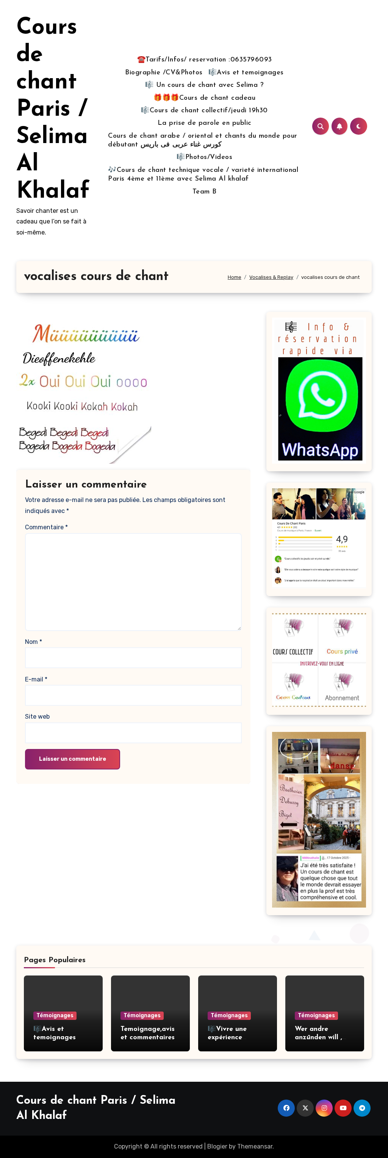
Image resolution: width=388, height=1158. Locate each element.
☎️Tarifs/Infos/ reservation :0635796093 (204, 60)
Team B (204, 192)
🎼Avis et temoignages (246, 72)
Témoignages (55, 1015)
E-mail (36, 679)
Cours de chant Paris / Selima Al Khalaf (53, 110)
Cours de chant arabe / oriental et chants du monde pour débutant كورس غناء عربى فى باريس (202, 140)
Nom (33, 641)
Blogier (217, 1146)
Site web (37, 716)
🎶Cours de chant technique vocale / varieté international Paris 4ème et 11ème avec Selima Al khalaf (203, 175)
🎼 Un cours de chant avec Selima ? (204, 85)
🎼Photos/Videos (204, 157)
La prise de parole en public (205, 123)
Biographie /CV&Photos (164, 72)
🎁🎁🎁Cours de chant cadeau (204, 98)
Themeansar (254, 1146)
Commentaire (46, 527)
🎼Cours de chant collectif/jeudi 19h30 (204, 110)
